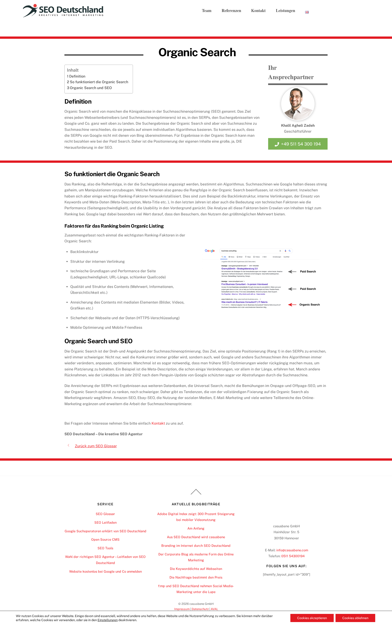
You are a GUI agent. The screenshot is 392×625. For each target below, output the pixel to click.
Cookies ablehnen (355, 618)
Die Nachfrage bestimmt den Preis (195, 577)
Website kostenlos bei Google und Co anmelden (105, 571)
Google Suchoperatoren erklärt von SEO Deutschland (105, 531)
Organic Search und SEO (91, 88)
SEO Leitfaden (105, 522)
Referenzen (231, 10)
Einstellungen (108, 620)
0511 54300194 (293, 556)
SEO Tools (105, 548)
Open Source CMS (105, 539)
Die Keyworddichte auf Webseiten (196, 569)
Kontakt (258, 10)
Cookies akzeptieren (312, 618)
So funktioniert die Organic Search (99, 82)
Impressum (182, 609)
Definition (77, 76)
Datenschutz (200, 609)
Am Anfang (195, 528)
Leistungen (285, 10)
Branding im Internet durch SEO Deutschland (195, 545)
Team (206, 10)
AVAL (214, 609)
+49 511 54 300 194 (301, 143)
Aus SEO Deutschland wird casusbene (196, 537)
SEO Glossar (105, 514)
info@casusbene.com (292, 550)
